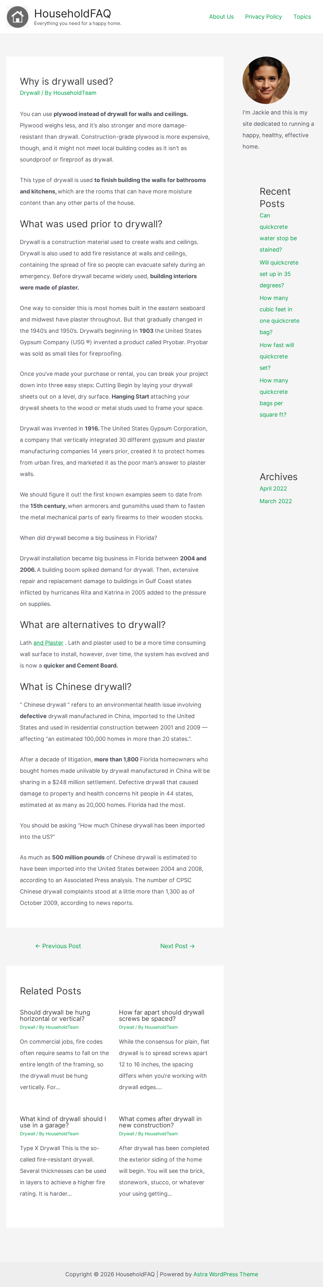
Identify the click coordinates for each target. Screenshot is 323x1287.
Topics (302, 16)
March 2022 (276, 501)
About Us (221, 16)
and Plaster (48, 642)
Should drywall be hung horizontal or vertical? (55, 1015)
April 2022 (273, 488)
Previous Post (58, 946)
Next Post (177, 946)
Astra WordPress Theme (225, 1274)
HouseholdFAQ (72, 13)
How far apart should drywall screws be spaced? (161, 1015)
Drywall (30, 92)
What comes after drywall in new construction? (160, 1122)
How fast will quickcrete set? (277, 356)
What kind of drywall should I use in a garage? (63, 1122)
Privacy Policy (263, 16)
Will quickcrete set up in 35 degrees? (279, 274)
